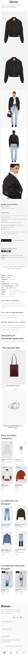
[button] (14, 621)
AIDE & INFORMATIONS (8, 621)
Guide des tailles (5, 212)
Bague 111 (18, 459)
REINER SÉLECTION (6, 629)
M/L (12, 287)
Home (2, 5)
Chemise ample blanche (5, 589)
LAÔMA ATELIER (19, 461)
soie (24, 257)
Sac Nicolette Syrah (12, 385)
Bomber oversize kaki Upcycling (21, 525)
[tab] (14, 267)
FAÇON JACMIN (5, 591)
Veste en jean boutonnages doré (6, 550)
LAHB (2, 487)
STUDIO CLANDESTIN (6, 462)
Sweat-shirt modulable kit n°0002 (19, 485)
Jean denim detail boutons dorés (6, 525)
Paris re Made (20, 257)
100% (16, 285)
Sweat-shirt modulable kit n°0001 (5, 485)
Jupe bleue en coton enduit (21, 589)
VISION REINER (5, 636)
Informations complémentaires (14, 267)
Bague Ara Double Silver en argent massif (13, 426)
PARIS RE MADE (5, 206)
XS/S (7, 287)
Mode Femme (8, 5)
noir (12, 257)
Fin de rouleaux (14, 283)
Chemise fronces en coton (6, 460)
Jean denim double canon (20, 550)
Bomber (8, 257)
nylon (14, 257)
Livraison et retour (14, 269)
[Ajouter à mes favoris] (10, 443)
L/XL (15, 287)
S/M (10, 287)
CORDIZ (4, 387)
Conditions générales (6, 640)
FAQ (9, 641)
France (8, 277)
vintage (3, 258)
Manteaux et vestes (18, 5)
